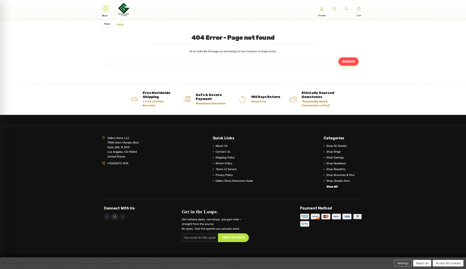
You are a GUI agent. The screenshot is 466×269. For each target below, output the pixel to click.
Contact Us (223, 151)
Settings (403, 263)
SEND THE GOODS (233, 237)
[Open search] (346, 8)
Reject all (422, 263)
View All (332, 186)
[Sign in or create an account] (321, 8)
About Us (222, 146)
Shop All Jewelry (336, 146)
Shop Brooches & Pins (340, 175)
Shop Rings (333, 151)
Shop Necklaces (336, 163)
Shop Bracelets (335, 169)
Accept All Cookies (448, 263)
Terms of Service (226, 169)
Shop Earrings (335, 157)
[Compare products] (334, 8)
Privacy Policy (224, 175)
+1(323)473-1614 (117, 163)
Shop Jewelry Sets (338, 180)
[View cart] (358, 8)
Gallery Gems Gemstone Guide (234, 180)
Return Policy (224, 163)
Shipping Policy (225, 157)
